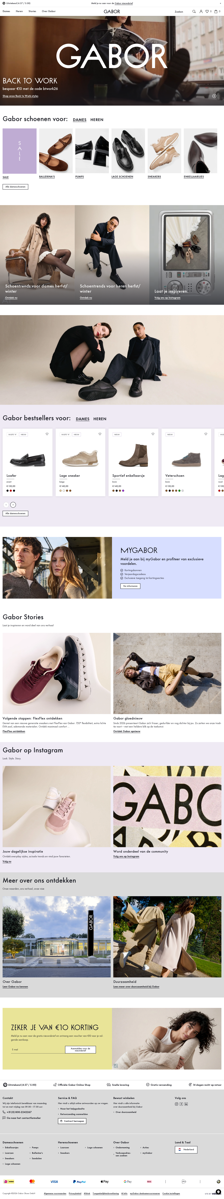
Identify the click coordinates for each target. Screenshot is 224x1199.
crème (64, 491)
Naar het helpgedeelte (72, 1109)
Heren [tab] (96, 120)
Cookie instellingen (171, 1193)
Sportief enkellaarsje (128, 475)
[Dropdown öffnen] (12, 11)
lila (123, 491)
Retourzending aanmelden (74, 1114)
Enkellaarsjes (194, 177)
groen (179, 491)
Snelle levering (120, 1085)
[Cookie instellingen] (218, 1191)
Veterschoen (174, 475)
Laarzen (9, 1153)
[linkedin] (186, 1103)
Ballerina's (47, 177)
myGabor (147, 1153)
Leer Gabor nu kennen (15, 987)
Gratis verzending (161, 1085)
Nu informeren (130, 586)
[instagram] (176, 1103)
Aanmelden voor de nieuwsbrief (80, 1050)
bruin (67, 491)
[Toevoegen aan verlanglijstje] (47, 434)
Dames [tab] (79, 120)
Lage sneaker (70, 475)
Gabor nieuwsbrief (124, 3)
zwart (7, 491)
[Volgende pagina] (13, 505)
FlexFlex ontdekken (14, 731)
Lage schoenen (122, 177)
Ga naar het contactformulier (24, 1118)
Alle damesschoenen (15, 187)
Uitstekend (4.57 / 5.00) (22, 1085)
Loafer (11, 475)
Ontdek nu (11, 298)
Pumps (79, 177)
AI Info (124, 1193)
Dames (6, 11)
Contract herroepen (73, 1121)
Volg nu (7, 861)
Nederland (188, 1150)
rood (11, 491)
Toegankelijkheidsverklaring (106, 1193)
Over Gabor (49, 11)
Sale (6, 177)
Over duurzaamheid (126, 1112)
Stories (32, 11)
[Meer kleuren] (183, 491)
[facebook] (181, 1103)
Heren (19, 11)
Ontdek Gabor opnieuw (126, 731)
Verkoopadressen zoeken (123, 1154)
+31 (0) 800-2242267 (19, 1112)
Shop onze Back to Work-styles (20, 96)
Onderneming (123, 1148)
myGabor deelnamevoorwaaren (145, 1193)
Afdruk (87, 1193)
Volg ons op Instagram (167, 298)
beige (61, 491)
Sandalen (37, 1158)
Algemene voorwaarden (55, 1193)
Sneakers (154, 177)
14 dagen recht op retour (207, 1085)
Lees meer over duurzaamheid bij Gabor (136, 987)
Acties (146, 1148)
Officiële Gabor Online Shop (74, 1085)
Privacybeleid (75, 1193)
